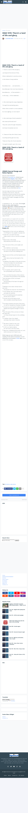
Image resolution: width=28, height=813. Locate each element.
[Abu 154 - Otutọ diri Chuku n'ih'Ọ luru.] (5, 656)
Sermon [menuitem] (4, 578)
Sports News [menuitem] (5, 579)
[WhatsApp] (17, 489)
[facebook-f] (5, 593)
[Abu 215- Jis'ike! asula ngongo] (5, 617)
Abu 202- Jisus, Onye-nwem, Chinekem (16, 644)
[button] (1, 2)
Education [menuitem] (4, 582)
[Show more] (23, 489)
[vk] (11, 596)
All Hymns (8, 30)
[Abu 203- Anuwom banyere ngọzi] (5, 633)
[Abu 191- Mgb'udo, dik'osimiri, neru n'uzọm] (5, 639)
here (19, 188)
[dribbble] (17, 596)
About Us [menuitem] (4, 583)
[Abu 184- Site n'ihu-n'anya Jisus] (5, 650)
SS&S (6, 226)
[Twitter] (14, 489)
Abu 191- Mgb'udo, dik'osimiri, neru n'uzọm (16, 638)
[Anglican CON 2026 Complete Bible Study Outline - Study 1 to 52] (5, 605)
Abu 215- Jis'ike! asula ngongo (16, 615)
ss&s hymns (13, 484)
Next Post (24, 499)
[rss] (20, 766)
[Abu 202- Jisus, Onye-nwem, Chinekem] (5, 645)
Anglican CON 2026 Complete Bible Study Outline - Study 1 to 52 (17, 604)
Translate (13, 700)
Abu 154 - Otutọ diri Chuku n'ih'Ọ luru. (17, 655)
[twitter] (11, 593)
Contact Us (5, 718)
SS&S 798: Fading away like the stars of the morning (16, 621)
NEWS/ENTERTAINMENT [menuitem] (7, 576)
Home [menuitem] (3, 575)
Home (3, 30)
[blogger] (5, 596)
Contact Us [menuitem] (5, 584)
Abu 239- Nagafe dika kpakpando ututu (17, 610)
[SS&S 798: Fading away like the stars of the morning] (5, 622)
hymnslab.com (11, 177)
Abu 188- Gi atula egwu (14, 626)
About (9, 775)
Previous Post (5, 499)
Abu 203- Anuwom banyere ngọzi (17, 632)
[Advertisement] (14, 16)
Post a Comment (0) (14, 495)
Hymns (13, 178)
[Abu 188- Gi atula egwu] (5, 628)
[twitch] (23, 596)
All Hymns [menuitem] (4, 580)
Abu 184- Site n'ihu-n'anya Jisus (17, 648)
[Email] (20, 489)
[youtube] (17, 593)
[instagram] (23, 593)
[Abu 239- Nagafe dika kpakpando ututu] (5, 611)
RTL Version (21, 775)
